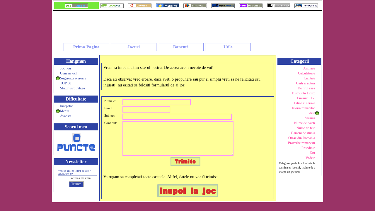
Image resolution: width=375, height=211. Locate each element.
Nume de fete (305, 128)
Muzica (310, 118)
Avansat (65, 116)
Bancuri (180, 47)
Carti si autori (305, 83)
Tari (312, 153)
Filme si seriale (304, 103)
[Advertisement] (216, 24)
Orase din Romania (301, 138)
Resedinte (308, 148)
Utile (228, 47)
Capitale (309, 78)
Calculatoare (306, 73)
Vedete (310, 158)
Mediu (64, 111)
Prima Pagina (86, 47)
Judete (310, 113)
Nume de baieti (304, 123)
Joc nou (65, 68)
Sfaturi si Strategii (72, 88)
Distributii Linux (303, 93)
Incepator (66, 106)
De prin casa (306, 88)
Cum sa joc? (68, 73)
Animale (309, 68)
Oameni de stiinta (303, 133)
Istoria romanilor (303, 108)
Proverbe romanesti (301, 143)
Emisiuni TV (306, 98)
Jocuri (133, 47)
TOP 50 (65, 83)
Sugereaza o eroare (73, 78)
